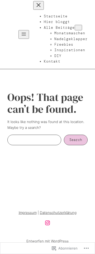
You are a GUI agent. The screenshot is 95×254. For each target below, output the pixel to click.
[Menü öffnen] (23, 34)
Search (75, 140)
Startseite (56, 16)
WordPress (60, 241)
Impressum (28, 212)
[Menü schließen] (38, 5)
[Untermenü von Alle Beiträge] (78, 27)
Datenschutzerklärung (58, 212)
